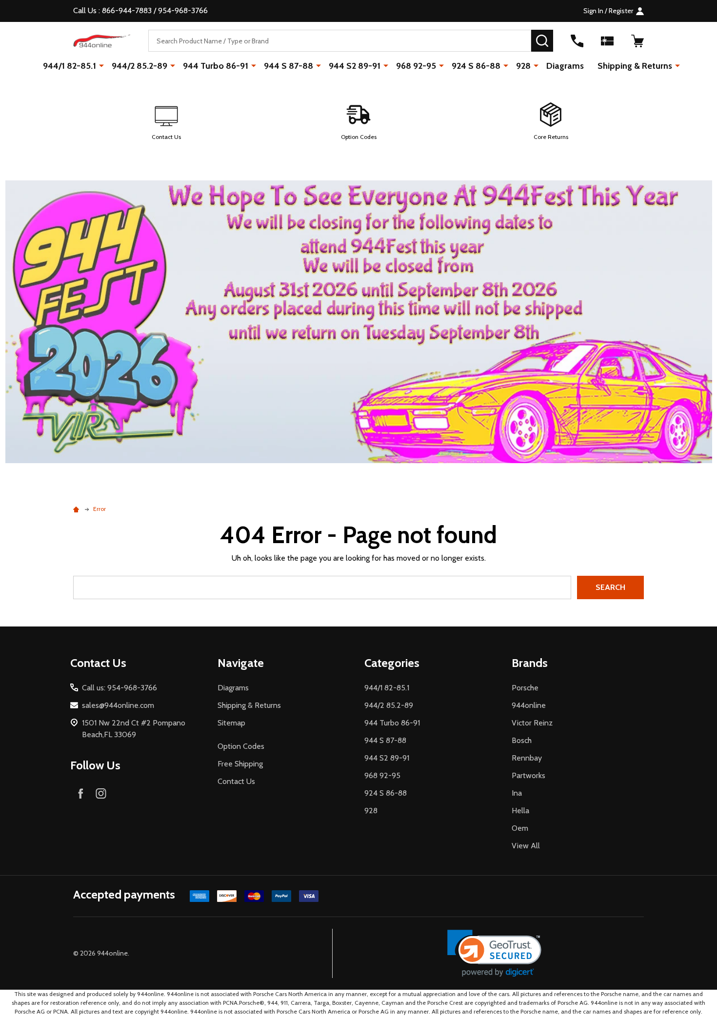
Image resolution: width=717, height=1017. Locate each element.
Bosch (522, 740)
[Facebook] (80, 793)
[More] (101, 65)
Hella (520, 810)
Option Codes (241, 746)
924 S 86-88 (476, 65)
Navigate (241, 663)
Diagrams (565, 65)
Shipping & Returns (635, 65)
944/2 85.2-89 (139, 65)
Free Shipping (240, 763)
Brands (530, 663)
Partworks (528, 775)
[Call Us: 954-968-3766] (577, 41)
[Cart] (637, 41)
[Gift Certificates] (607, 41)
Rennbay (527, 758)
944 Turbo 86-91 (215, 65)
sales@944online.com (118, 705)
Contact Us (236, 781)
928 (523, 65)
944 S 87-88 (288, 65)
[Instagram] (101, 793)
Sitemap (231, 722)
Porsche (525, 687)
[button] (166, 121)
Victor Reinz (532, 722)
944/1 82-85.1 (69, 65)
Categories (391, 663)
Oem (520, 828)
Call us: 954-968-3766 (119, 687)
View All (526, 845)
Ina (517, 793)
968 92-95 (416, 65)
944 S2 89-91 (354, 65)
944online (529, 705)
